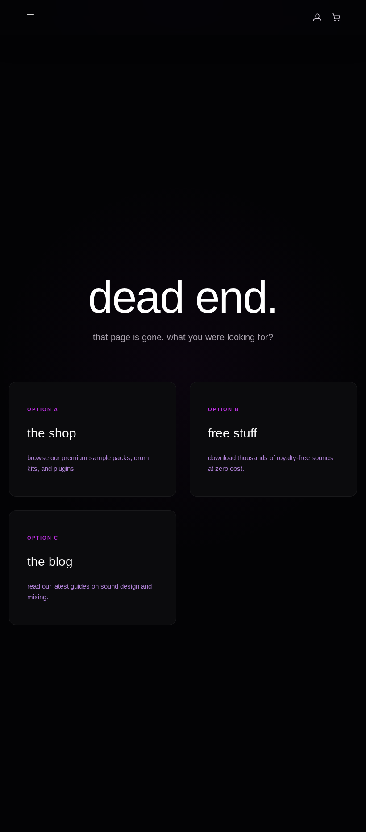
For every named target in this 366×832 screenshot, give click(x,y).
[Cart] (336, 17)
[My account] (317, 17)
